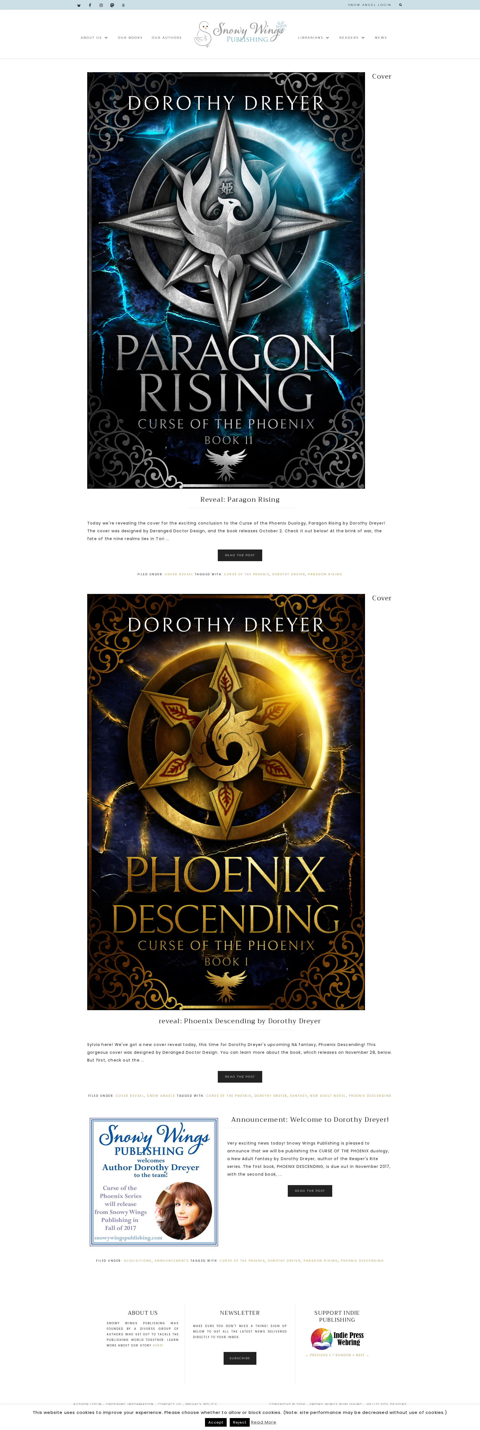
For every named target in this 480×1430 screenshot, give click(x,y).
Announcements (172, 1261)
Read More (263, 1422)
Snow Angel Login (369, 5)
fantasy (299, 1096)
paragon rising (325, 574)
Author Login (87, 1404)
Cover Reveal (179, 574)
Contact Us (169, 1404)
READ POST (240, 555)
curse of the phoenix (246, 574)
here (157, 1345)
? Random (341, 1355)
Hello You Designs (387, 1404)
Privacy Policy (201, 1404)
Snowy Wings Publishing (240, 34)
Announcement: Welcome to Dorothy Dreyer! (310, 1119)
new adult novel (328, 1096)
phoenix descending (370, 1096)
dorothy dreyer (288, 574)
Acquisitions (138, 1261)
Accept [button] (215, 1422)
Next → (362, 1355)
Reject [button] (239, 1422)
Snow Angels (161, 1096)
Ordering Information (130, 1404)
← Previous (316, 1355)
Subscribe (240, 1358)
